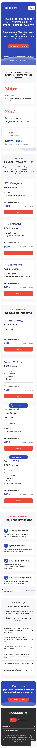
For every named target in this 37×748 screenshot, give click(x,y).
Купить (18, 212)
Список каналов (26, 206)
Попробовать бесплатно (18, 46)
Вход (31, 8)
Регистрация (22, 720)
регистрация (30, 590)
